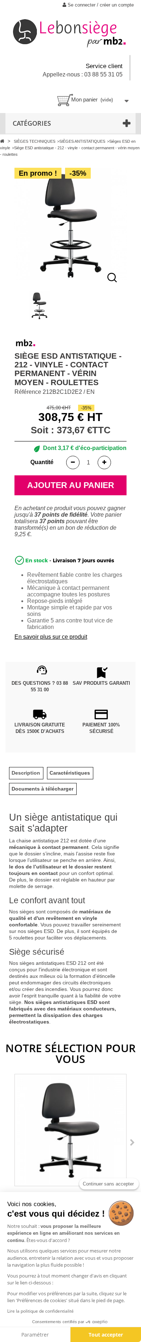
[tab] (25, 773)
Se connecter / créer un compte (100, 5)
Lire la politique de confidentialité (40, 1311)
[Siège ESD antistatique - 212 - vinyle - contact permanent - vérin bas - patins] (70, 1130)
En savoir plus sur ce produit (50, 637)
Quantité (42, 462)
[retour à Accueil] (3, 141)
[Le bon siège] (70, 32)
